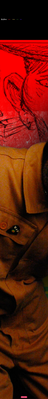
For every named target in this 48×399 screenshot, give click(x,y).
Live (17, 19)
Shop (21, 19)
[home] (4, 19)
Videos (13, 19)
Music (9, 19)
